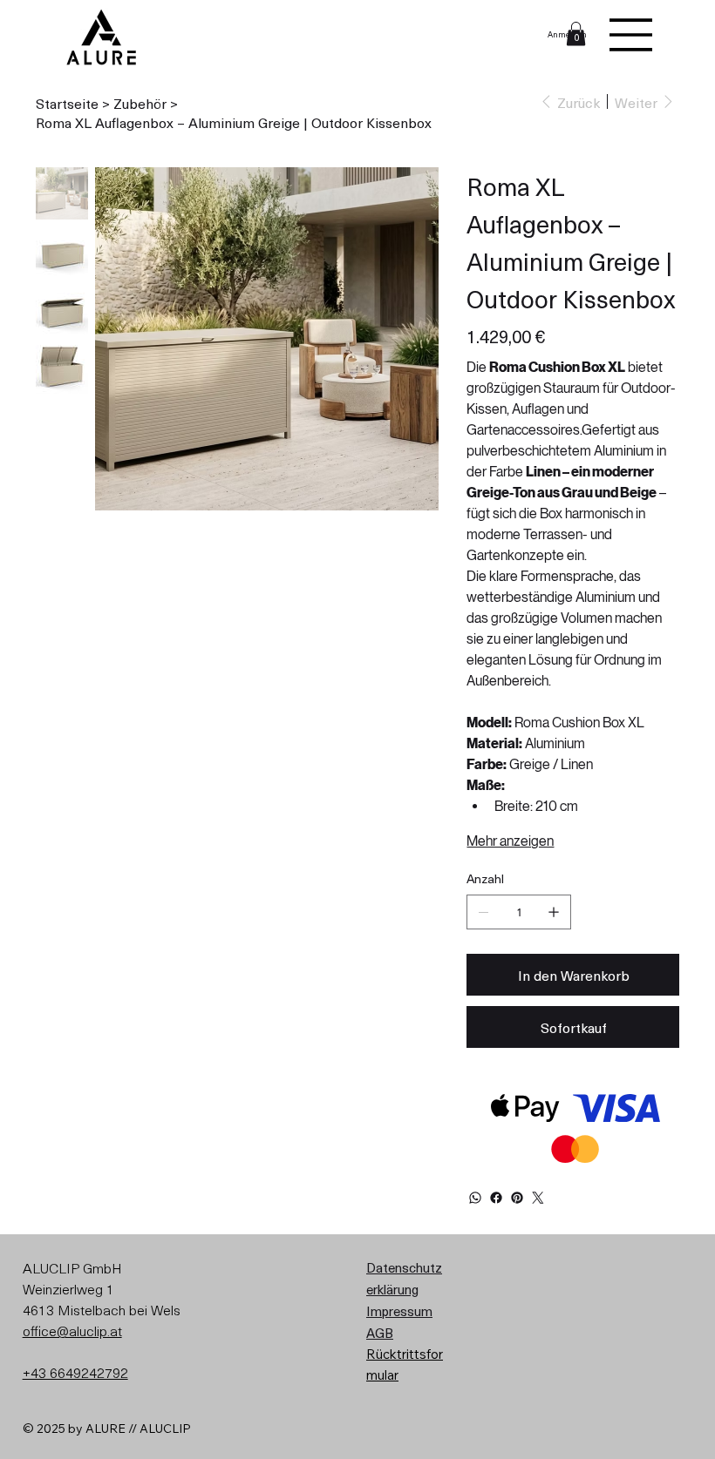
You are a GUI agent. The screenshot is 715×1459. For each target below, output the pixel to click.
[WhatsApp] (475, 1197)
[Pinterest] (517, 1197)
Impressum (399, 1311)
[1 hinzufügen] (553, 912)
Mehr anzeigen (510, 841)
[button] (576, 33)
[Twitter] (538, 1197)
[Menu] (631, 35)
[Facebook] (496, 1197)
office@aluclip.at (72, 1330)
